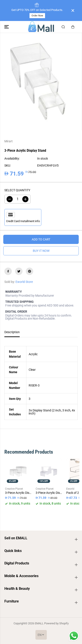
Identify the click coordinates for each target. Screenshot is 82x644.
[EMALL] (41, 27)
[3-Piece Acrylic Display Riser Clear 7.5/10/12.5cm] (18, 471)
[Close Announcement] (73, 10)
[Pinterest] (29, 271)
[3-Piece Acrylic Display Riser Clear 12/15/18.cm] (49, 471)
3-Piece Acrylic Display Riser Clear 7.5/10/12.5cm (18, 492)
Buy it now (41, 250)
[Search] (63, 27)
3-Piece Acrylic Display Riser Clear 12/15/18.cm (49, 492)
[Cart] (73, 27)
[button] (7, 27)
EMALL (39, 623)
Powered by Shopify (56, 623)
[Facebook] (8, 271)
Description (12, 332)
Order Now (37, 15)
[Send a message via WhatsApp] (74, 636)
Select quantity (17, 190)
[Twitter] (19, 271)
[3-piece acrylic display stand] (38, 81)
